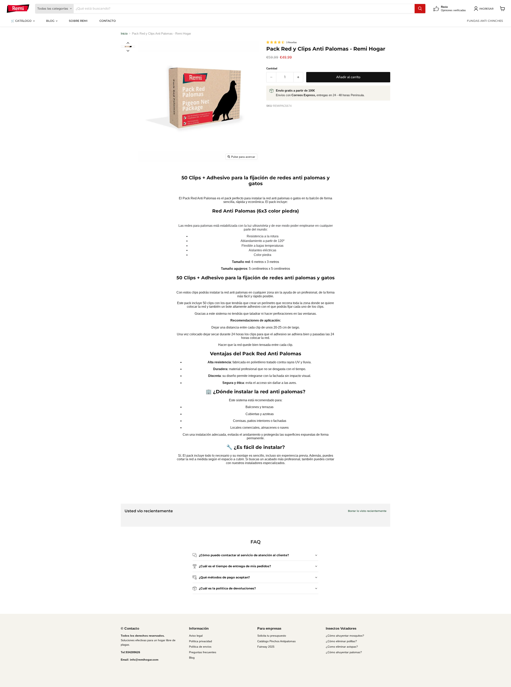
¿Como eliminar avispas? (342, 646)
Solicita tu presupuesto (271, 635)
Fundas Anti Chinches (485, 21)
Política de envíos (200, 646)
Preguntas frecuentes (202, 652)
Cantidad (271, 68)
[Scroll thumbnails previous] (128, 43)
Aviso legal (196, 635)
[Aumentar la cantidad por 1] (298, 77)
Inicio (124, 33)
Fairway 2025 (265, 646)
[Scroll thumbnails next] (128, 50)
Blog (50, 21)
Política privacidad (200, 641)
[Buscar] (420, 8)
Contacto (107, 21)
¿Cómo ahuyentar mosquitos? (345, 635)
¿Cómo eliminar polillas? (341, 641)
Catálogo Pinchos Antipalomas (276, 641)
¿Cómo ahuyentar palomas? (344, 652)
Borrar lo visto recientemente (367, 510)
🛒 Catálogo (22, 21)
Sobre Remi (78, 21)
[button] (127, 46)
